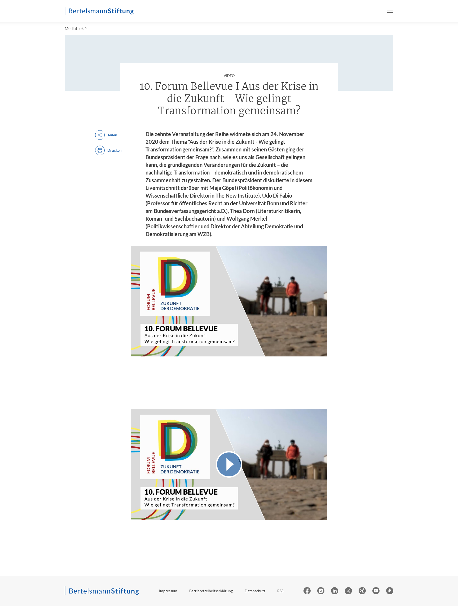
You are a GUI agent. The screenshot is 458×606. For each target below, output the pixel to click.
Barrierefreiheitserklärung (211, 590)
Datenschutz (255, 590)
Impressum (168, 590)
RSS (280, 590)
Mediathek (74, 28)
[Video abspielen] (229, 464)
